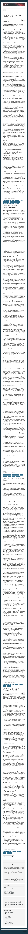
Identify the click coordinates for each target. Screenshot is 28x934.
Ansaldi (4, 853)
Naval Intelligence (15, 200)
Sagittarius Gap (6, 201)
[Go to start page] (4, 856)
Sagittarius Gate (8, 921)
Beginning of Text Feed (8, 888)
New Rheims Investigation (15, 201)
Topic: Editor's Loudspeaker (9, 892)
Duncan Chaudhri (8, 922)
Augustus (9, 685)
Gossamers (18, 476)
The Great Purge (6, 203)
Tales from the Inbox (7, 200)
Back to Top (24, 931)
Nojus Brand (7, 916)
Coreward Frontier (15, 474)
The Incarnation (8, 913)
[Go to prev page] (7, 856)
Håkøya (12, 203)
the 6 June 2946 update (19, 880)
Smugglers (14, 851)
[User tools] (23, 20)
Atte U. (13, 476)
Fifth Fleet (7, 918)
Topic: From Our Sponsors (9, 893)
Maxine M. (21, 684)
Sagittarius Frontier (9, 923)
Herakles (4, 476)
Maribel (21, 200)
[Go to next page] (10, 856)
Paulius (4, 685)
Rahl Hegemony (15, 684)
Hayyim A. (16, 203)
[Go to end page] (12, 856)
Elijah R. (19, 851)
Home (5, 887)
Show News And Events (8, 890)
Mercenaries (10, 853)
